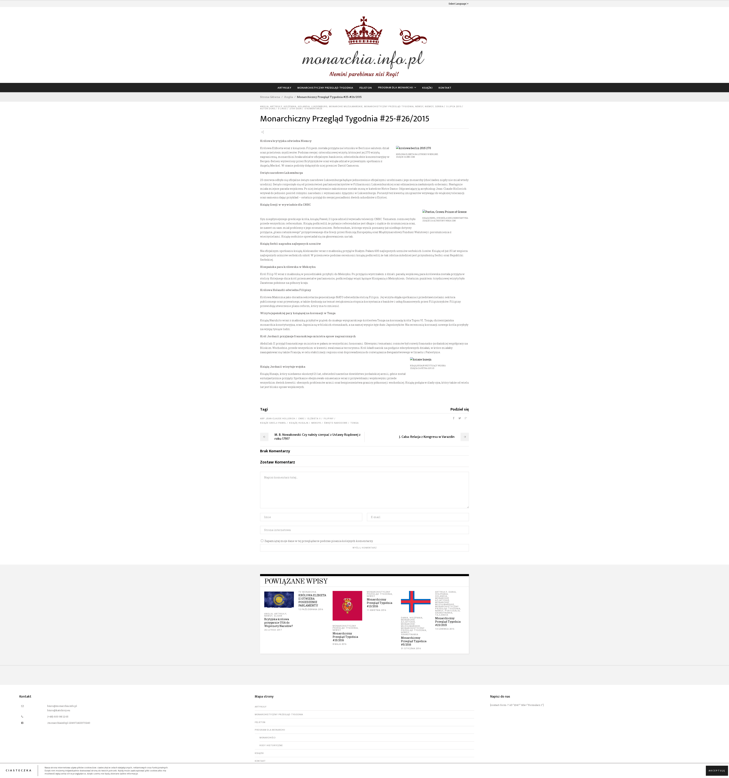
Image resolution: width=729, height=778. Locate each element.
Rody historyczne (271, 745)
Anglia (288, 96)
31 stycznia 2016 (411, 648)
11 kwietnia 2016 (376, 610)
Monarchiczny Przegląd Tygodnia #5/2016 (413, 641)
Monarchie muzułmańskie (346, 106)
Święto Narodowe (335, 423)
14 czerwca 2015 (444, 629)
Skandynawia (409, 634)
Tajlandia (441, 615)
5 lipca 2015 (453, 106)
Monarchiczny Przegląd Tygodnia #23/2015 (448, 621)
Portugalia (452, 611)
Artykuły (276, 106)
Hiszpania (290, 106)
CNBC (301, 418)
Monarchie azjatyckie (408, 621)
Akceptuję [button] (717, 770)
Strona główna (270, 96)
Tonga (354, 423)
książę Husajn (298, 423)
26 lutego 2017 (273, 630)
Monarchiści (268, 737)
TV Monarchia (307, 592)
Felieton (260, 722)
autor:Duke (267, 108)
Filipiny (329, 418)
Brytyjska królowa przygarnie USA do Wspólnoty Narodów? (278, 622)
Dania (404, 618)
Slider (278, 616)
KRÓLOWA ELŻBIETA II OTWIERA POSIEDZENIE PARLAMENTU (312, 600)
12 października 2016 (310, 609)
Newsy (419, 106)
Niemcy (429, 106)
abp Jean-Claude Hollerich (277, 418)
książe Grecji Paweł (273, 423)
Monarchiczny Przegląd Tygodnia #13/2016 (379, 603)
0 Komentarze (313, 108)
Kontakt (260, 761)
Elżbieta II (314, 418)
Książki (259, 753)
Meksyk (316, 423)
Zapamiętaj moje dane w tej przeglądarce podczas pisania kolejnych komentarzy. (318, 541)
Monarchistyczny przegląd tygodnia (389, 106)
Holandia (304, 106)
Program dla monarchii (270, 730)
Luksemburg (319, 106)
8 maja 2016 (339, 644)
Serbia (439, 106)
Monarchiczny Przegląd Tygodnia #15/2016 (345, 637)
